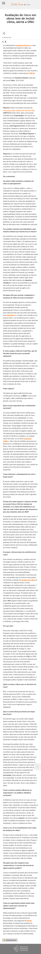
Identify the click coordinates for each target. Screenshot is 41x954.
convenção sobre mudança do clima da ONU (19, 110)
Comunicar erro (10, 940)
